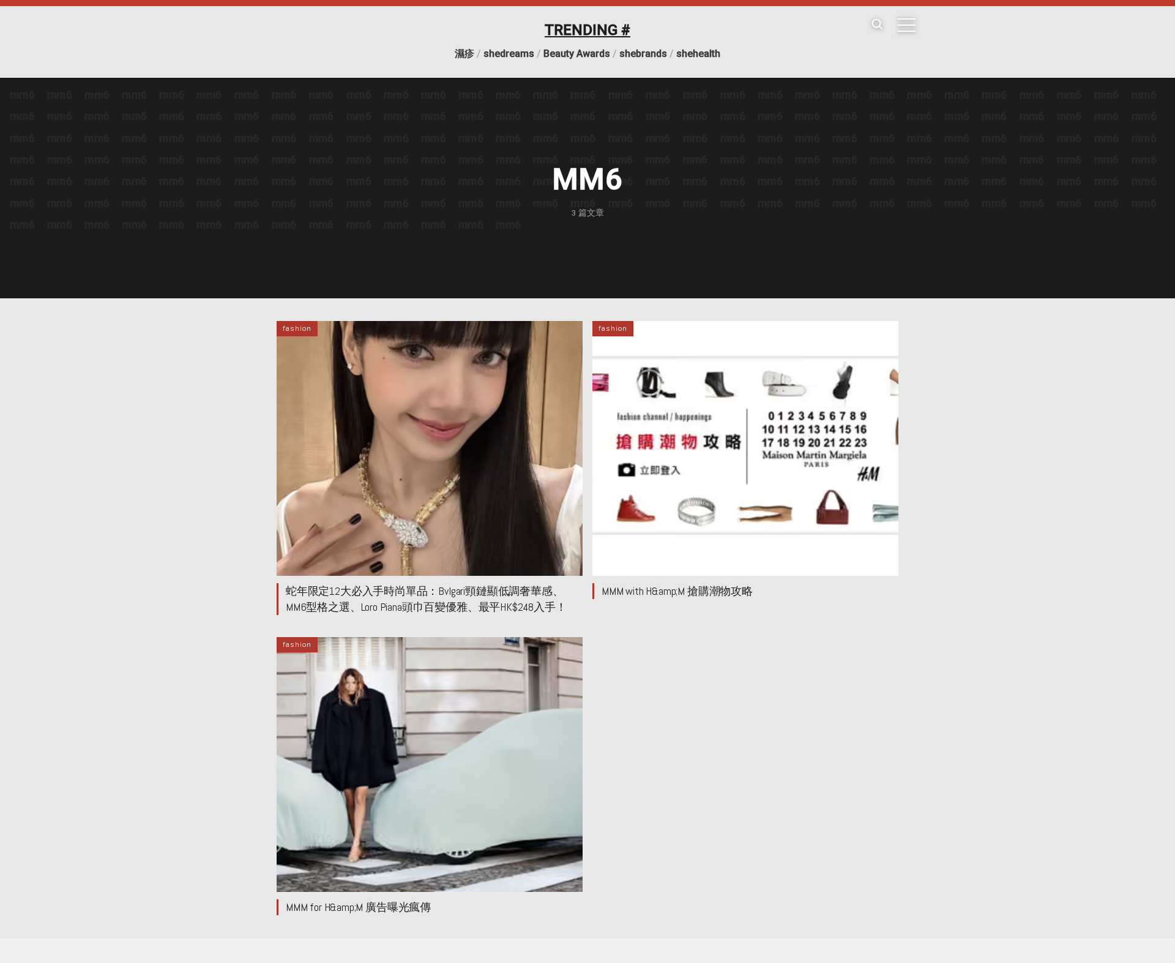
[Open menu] (906, 25)
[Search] (877, 25)
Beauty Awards (576, 53)
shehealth (698, 53)
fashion (297, 328)
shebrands (643, 53)
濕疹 (464, 53)
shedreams (508, 53)
